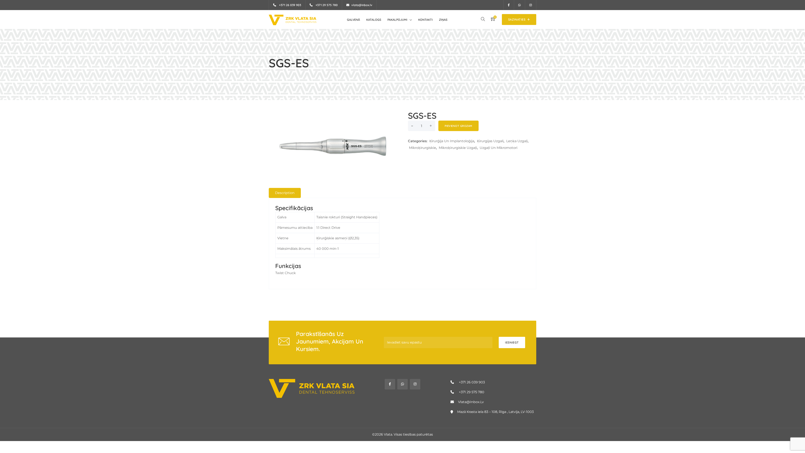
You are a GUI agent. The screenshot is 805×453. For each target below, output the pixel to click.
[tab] (285, 193)
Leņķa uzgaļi (517, 141)
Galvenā (353, 20)
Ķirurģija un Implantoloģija (451, 141)
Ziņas (443, 20)
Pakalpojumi (397, 20)
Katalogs (373, 20)
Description (285, 193)
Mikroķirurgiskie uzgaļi (458, 148)
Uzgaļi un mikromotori (498, 148)
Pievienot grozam (458, 126)
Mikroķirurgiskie (422, 148)
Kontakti (425, 20)
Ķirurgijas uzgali (490, 141)
